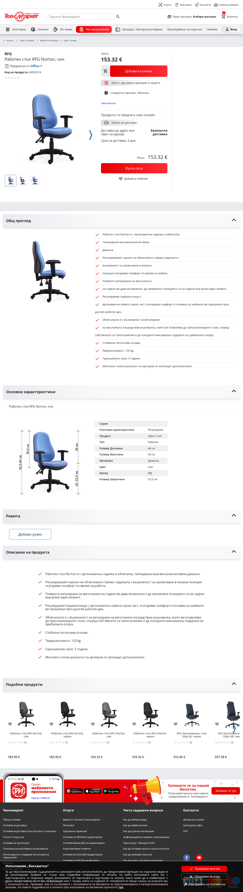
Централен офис (193, 825)
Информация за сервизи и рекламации (146, 837)
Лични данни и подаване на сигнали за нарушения (26, 856)
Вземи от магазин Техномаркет (81, 819)
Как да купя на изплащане (138, 831)
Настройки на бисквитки (207, 884)
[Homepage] (22, 16)
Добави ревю (30, 534)
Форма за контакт (193, 819)
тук (120, 887)
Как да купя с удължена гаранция (143, 860)
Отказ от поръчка (13, 837)
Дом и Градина (27, 40)
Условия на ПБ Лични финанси (81, 860)
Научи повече (40, 797)
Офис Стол (155, 436)
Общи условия (11, 819)
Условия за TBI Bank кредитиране (82, 837)
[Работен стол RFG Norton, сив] (109, 713)
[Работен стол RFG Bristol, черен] (67, 713)
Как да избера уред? (135, 819)
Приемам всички (207, 869)
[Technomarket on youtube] (199, 857)
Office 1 (36, 66)
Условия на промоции (16, 842)
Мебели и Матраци (49, 40)
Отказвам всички (207, 876)
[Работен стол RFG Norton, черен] (150, 713)
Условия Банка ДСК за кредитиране (84, 842)
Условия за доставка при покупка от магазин (29, 831)
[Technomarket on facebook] (186, 857)
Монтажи (68, 825)
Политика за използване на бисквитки (25, 848)
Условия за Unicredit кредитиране (83, 854)
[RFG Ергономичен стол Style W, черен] (191, 713)
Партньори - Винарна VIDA (139, 842)
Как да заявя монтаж (135, 825)
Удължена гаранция (75, 831)
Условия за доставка (15, 825)
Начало (9, 40)
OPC (185, 831)
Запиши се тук (225, 791)
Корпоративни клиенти (77, 848)
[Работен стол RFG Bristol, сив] (26, 713)
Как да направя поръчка (137, 854)
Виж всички (109, 103)
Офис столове (70, 40)
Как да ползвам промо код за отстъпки (146, 848)
